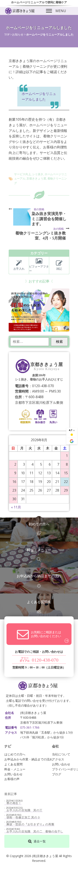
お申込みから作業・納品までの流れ (28, 759)
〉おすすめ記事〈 (39, 281)
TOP (7, 34)
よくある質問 (13, 764)
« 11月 (16, 507)
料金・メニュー (14, 769)
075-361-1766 (29, 727)
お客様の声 (12, 779)
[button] (36, 841)
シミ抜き (37, 174)
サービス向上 (22, 174)
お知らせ (17, 34)
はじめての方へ (14, 754)
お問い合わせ (13, 774)
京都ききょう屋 (36, 178)
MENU (60, 10)
